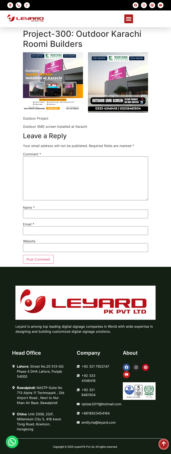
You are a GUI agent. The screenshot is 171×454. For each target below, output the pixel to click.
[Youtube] (160, 5)
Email (28, 224)
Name (29, 207)
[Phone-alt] (18, 5)
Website (29, 241)
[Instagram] (144, 5)
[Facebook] (135, 5)
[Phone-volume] (27, 5)
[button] (128, 18)
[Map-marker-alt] (10, 5)
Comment (32, 154)
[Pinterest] (152, 5)
